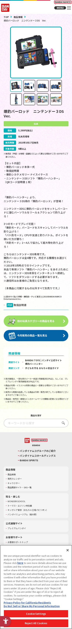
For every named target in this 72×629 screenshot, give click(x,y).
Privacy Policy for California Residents (27, 602)
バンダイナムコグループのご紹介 (38, 451)
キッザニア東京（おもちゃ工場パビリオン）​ (28, 510)
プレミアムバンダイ (17, 528)
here (20, 563)
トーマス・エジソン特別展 (20, 505)
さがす (62, 422)
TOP (6, 16)
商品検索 (12, 474)
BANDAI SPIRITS (29, 460)
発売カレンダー (15, 478)
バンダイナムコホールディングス (38, 455)
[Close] (68, 550)
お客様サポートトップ (18, 542)
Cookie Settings (36, 613)
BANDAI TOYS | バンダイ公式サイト (43, 360)
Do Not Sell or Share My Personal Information (32, 606)
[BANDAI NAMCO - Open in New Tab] (39, 441)
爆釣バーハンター (34, 363)
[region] (36, 587)
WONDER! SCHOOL (16, 501)
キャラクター (14, 483)
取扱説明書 (17, 305)
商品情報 (18, 16)
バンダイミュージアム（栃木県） (23, 514)
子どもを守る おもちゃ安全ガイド (42, 368)
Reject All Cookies (36, 623)
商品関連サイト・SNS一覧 (20, 487)
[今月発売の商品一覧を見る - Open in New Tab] (36, 335)
